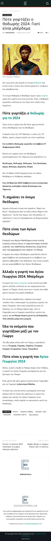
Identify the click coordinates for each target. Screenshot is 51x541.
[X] (10, 38)
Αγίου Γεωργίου (21, 283)
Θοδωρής (38, 83)
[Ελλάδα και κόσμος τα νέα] (25, 3)
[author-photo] (25, 471)
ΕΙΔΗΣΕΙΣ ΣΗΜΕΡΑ (27, 412)
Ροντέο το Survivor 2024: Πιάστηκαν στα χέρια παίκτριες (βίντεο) (12, 447)
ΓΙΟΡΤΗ (15, 412)
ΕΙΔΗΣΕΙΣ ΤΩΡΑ (41, 412)
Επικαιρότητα (15, 11)
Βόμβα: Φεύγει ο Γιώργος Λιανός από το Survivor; (38, 445)
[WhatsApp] (22, 38)
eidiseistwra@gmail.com (33, 524)
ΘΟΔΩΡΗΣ (7, 415)
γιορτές (44, 95)
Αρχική (4, 11)
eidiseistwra (10, 33)
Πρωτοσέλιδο (33, 415)
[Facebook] (4, 38)
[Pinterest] (16, 38)
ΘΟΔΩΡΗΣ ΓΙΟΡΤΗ (20, 415)
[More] (27, 38)
